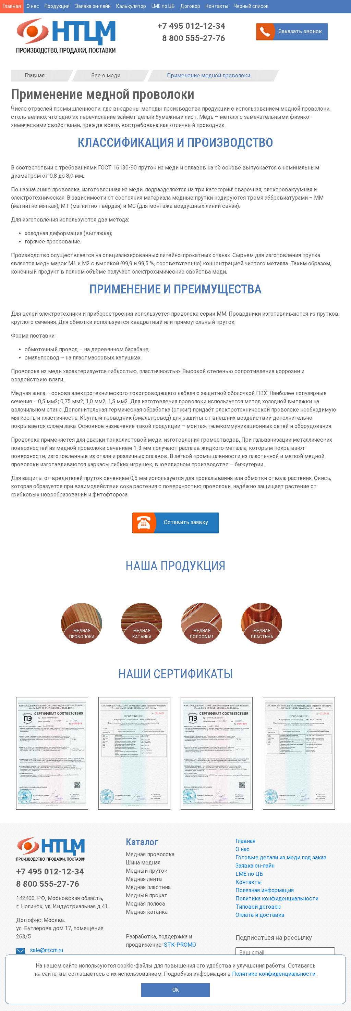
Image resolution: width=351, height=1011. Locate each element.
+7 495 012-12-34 (191, 26)
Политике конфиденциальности (273, 974)
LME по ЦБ (163, 6)
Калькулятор (131, 6)
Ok (175, 990)
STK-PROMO (180, 945)
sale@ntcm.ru (46, 950)
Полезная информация (264, 890)
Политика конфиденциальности (276, 898)
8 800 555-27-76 (193, 38)
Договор (190, 6)
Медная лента (144, 879)
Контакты (217, 6)
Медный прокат (146, 895)
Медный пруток (146, 871)
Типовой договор (258, 906)
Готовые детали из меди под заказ (280, 857)
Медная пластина (148, 887)
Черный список (251, 6)
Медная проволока (150, 854)
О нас (32, 6)
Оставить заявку (186, 522)
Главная (12, 6)
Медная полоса (145, 903)
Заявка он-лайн (93, 6)
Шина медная (143, 862)
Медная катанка (147, 912)
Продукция (57, 6)
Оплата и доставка (259, 915)
